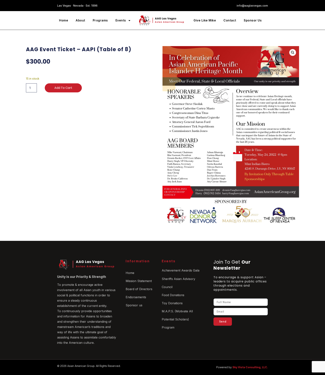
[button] (292, 52)
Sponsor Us (253, 20)
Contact (229, 20)
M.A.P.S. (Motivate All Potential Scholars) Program (177, 319)
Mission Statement (139, 281)
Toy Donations (172, 303)
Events (120, 20)
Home (63, 20)
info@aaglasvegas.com (252, 5)
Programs (100, 20)
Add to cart (63, 88)
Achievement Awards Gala (180, 270)
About (80, 20)
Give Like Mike (205, 20)
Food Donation (172, 295)
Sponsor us (134, 305)
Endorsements (136, 297)
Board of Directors (139, 289)
